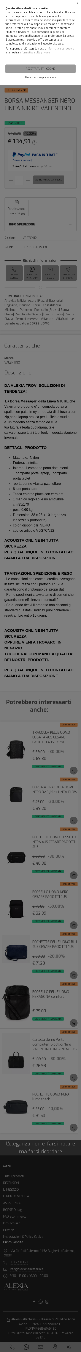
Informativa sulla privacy (34, 52)
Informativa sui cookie (60, 48)
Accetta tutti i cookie (40, 69)
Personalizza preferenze (40, 77)
